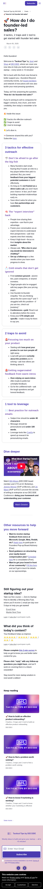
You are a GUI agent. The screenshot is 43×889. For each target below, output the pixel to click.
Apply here (18, 543)
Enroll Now (11, 609)
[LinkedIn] (18, 868)
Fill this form (32, 565)
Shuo (6, 64)
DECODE (15, 64)
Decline (35, 885)
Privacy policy (15, 877)
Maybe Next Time (13, 612)
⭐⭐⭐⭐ (23, 637)
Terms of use (29, 877)
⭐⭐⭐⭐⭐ (10, 637)
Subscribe (31, 3)
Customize (21, 885)
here (15, 138)
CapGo (30, 432)
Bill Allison (14, 481)
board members (29, 81)
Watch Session (21, 505)
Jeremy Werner (10, 487)
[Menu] (39, 3)
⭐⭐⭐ (34, 637)
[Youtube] (24, 868)
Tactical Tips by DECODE (12, 11)
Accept (8, 885)
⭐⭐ (6, 640)
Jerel (32, 61)
